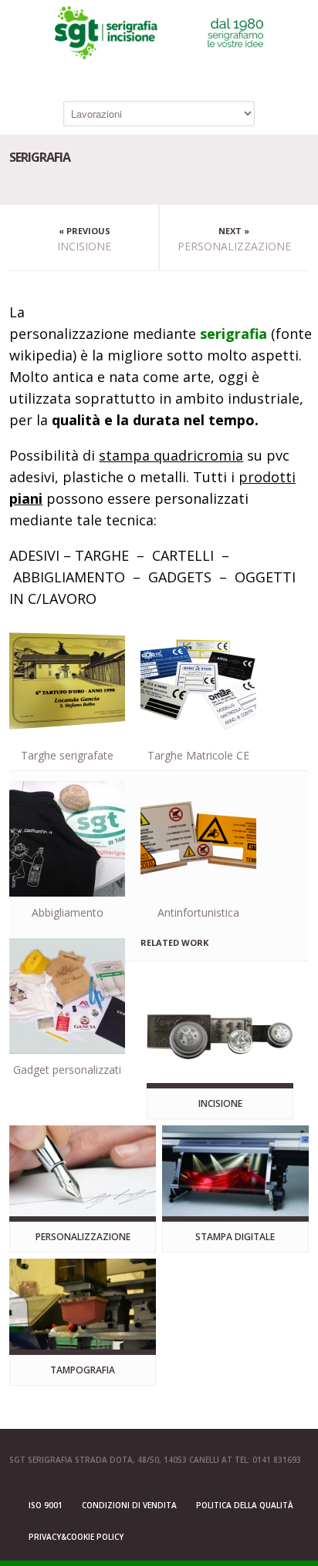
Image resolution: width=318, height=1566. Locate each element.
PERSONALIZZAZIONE (234, 246)
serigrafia (233, 333)
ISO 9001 (46, 1505)
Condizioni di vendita (129, 1505)
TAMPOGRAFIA (82, 1370)
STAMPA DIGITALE (235, 1236)
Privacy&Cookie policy (76, 1536)
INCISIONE (84, 246)
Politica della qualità (244, 1505)
